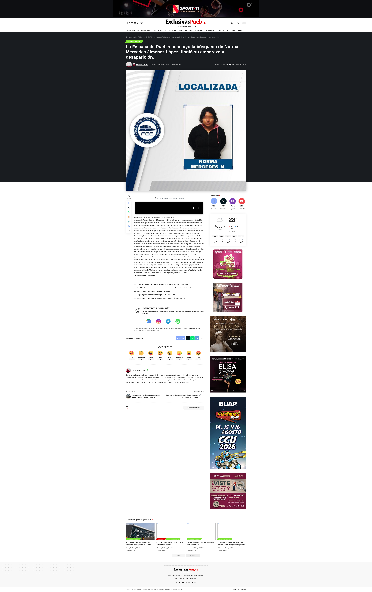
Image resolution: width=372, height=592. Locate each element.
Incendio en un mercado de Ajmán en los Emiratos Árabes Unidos (160, 298)
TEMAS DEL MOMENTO (134, 41)
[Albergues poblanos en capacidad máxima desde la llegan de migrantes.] (231, 531)
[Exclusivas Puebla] (186, 23)
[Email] (224, 64)
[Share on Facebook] (128, 203)
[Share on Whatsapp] (128, 212)
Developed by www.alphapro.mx (173, 589)
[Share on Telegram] (197, 338)
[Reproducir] (193, 207)
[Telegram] (140, 23)
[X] (129, 23)
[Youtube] (241, 204)
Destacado (161, 539)
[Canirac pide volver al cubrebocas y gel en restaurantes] (170, 531)
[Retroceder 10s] (188, 208)
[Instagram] (137, 23)
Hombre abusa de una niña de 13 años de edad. (153, 291)
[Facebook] (127, 23)
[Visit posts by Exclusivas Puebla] (129, 65)
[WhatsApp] (142, 23)
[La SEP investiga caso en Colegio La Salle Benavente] (201, 531)
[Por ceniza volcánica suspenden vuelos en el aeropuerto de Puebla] (140, 531)
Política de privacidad (194, 328)
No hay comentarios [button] (194, 407)
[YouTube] (132, 23)
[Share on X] (128, 207)
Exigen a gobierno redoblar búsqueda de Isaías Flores (156, 295)
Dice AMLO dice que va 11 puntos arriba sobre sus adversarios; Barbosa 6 (163, 288)
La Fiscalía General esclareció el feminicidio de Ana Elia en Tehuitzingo (162, 284)
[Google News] (135, 23)
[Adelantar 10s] (199, 208)
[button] (235, 23)
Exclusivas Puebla (142, 64)
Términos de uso (157, 328)
